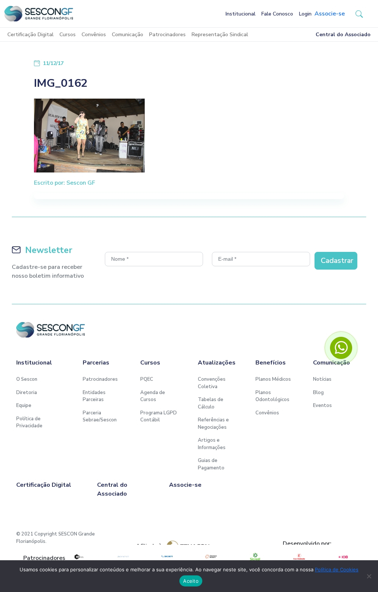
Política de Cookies (336, 569)
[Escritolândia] (299, 556)
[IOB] (343, 556)
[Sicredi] (255, 556)
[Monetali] (122, 556)
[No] (368, 576)
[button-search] (359, 14)
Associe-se (330, 14)
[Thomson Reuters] (211, 556)
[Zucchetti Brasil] (167, 556)
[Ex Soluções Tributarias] (79, 556)
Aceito (191, 581)
